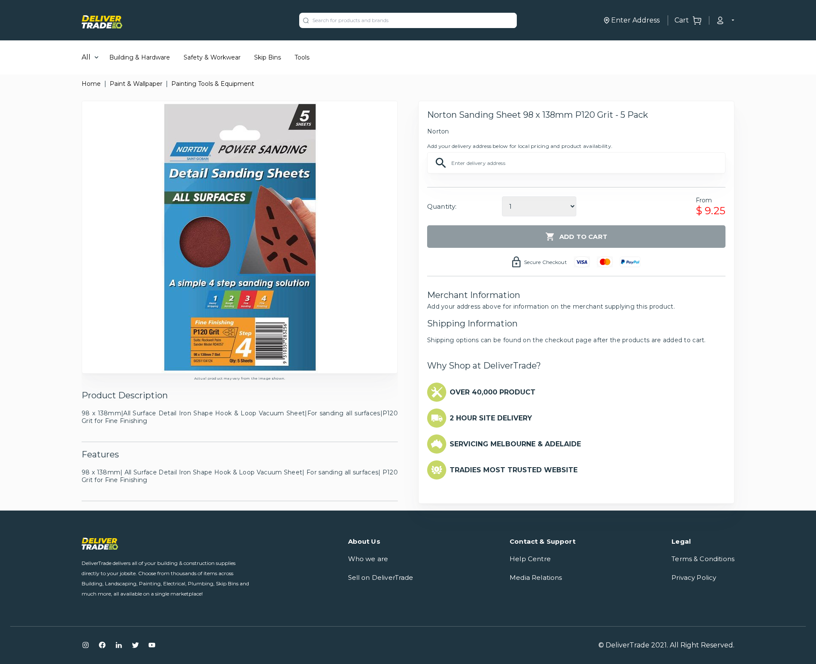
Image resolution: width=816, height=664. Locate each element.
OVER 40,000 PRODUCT (493, 392)
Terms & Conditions (703, 559)
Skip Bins (267, 57)
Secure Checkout (545, 262)
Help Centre (530, 559)
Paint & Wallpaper (136, 84)
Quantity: (441, 206)
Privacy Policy (694, 577)
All (86, 57)
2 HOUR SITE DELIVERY (491, 418)
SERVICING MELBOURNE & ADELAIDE (515, 444)
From (704, 200)
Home (91, 84)
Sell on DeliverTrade (381, 577)
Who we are (368, 559)
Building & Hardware (139, 57)
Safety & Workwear (212, 57)
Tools (302, 57)
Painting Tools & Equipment (212, 84)
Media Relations (536, 577)
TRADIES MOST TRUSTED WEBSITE (514, 470)
